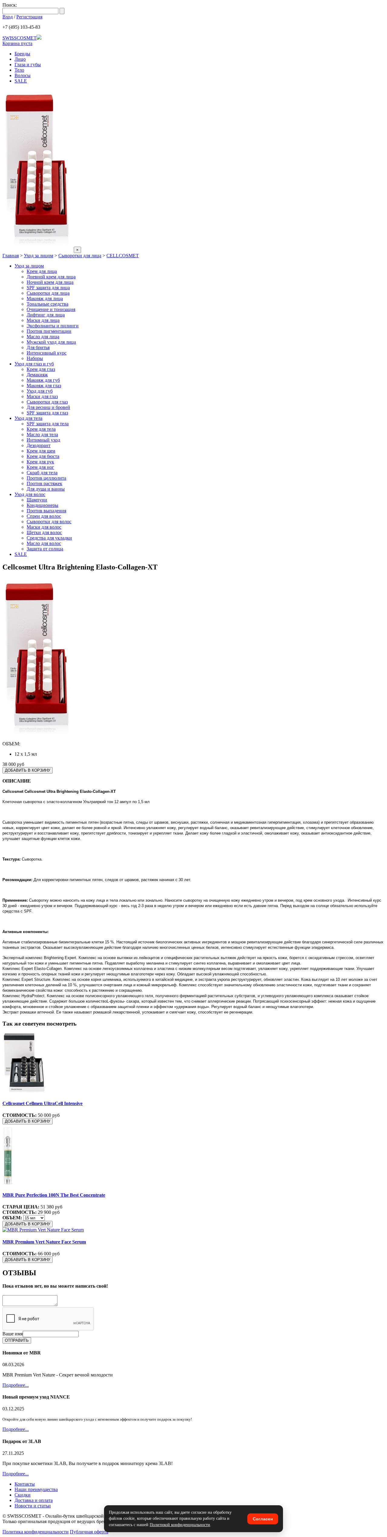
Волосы (23, 75)
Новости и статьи (33, 1505)
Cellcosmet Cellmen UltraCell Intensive (42, 1103)
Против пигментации (49, 331)
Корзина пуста (17, 43)
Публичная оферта (89, 1531)
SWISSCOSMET (19, 38)
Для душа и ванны (46, 488)
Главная (10, 255)
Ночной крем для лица (50, 282)
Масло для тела (42, 434)
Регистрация (29, 16)
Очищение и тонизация (51, 309)
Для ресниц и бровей (48, 407)
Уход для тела (28, 418)
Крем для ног (40, 467)
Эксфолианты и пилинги (53, 325)
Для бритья (38, 347)
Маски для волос (44, 527)
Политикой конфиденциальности (180, 1524)
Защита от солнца (45, 548)
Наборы (35, 358)
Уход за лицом (38, 255)
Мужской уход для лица (51, 342)
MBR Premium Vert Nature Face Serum (44, 1241)
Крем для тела (41, 429)
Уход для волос (30, 494)
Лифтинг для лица (46, 314)
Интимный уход (43, 440)
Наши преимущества (36, 1489)
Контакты (25, 1484)
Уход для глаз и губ (34, 363)
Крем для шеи (41, 450)
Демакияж (37, 374)
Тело (19, 70)
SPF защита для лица (48, 287)
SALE (21, 80)
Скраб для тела (42, 472)
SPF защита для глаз (47, 412)
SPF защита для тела (48, 423)
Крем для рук (40, 461)
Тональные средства (47, 303)
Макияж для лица (45, 298)
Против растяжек (44, 483)
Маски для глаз (42, 396)
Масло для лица (43, 336)
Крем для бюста (43, 456)
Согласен (263, 1518)
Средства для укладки (49, 537)
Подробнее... (15, 1385)
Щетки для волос (44, 532)
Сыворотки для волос (49, 521)
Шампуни (37, 499)
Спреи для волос (44, 516)
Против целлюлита (46, 478)
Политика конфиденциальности (35, 1531)
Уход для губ (40, 391)
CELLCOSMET (122, 255)
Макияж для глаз (44, 385)
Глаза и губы (28, 64)
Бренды (22, 53)
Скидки (23, 1494)
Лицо (20, 59)
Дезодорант (38, 445)
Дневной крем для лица (51, 276)
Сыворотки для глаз (47, 401)
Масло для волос (44, 543)
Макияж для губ (43, 380)
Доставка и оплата (34, 1500)
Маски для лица (43, 320)
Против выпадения (46, 510)
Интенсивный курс (47, 352)
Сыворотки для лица (79, 255)
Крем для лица (42, 271)
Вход (7, 16)
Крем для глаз (41, 369)
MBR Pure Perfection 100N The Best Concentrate (53, 1195)
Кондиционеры (42, 505)
